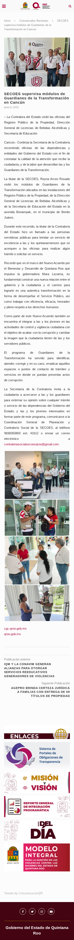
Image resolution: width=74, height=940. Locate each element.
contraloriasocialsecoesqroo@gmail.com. (32, 444)
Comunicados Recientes (33, 20)
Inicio (7, 20)
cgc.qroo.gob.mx (15, 628)
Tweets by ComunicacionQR (23, 893)
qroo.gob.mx (12, 634)
